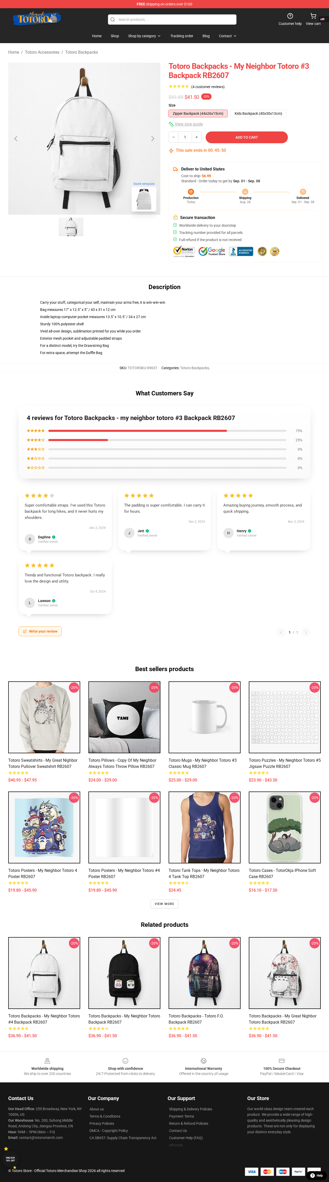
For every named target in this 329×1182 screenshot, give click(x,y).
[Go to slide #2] (97, 227)
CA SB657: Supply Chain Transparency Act (123, 1138)
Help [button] (320, 1175)
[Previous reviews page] (281, 632)
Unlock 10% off (10, 1159)
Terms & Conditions (104, 1116)
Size (172, 105)
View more (165, 904)
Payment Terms (181, 1116)
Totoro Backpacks (81, 52)
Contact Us (178, 1131)
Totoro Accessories (42, 52)
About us (96, 1109)
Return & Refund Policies (188, 1123)
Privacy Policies (101, 1123)
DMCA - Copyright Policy (108, 1131)
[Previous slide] (16, 138)
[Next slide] (152, 138)
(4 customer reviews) (208, 87)
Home (13, 52)
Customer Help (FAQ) (186, 1138)
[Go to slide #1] (71, 227)
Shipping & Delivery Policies (190, 1109)
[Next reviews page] (305, 632)
